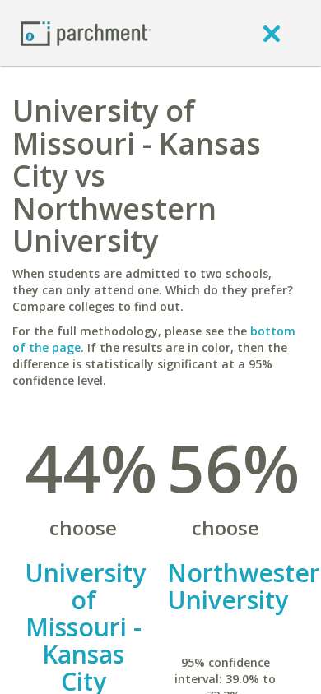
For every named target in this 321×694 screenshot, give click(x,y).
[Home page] (86, 32)
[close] (271, 33)
